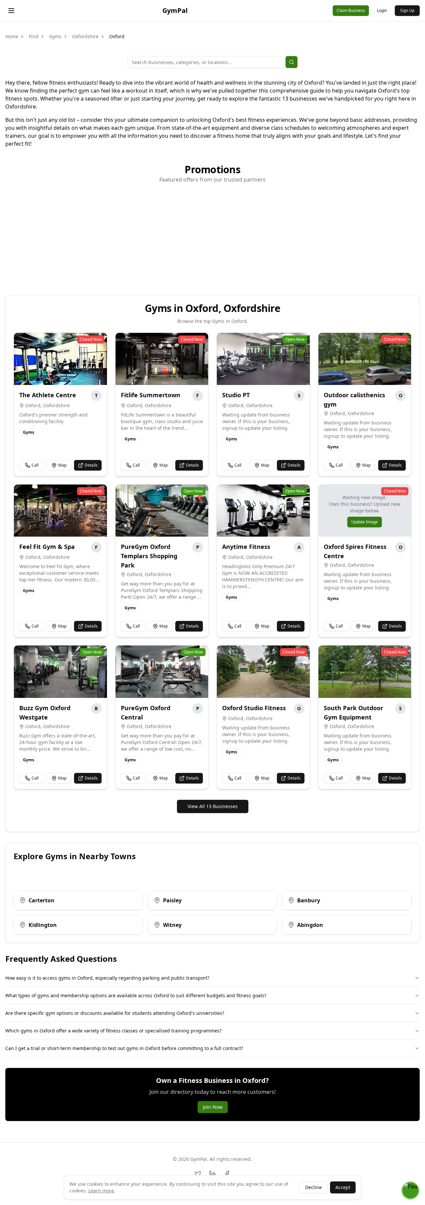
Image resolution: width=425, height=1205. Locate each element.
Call (35, 465)
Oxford (117, 36)
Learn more (101, 1190)
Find (34, 36)
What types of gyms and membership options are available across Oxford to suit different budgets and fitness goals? (135, 995)
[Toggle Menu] (11, 11)
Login (382, 10)
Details (91, 465)
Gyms (55, 36)
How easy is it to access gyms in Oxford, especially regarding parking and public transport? (107, 978)
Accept (342, 1187)
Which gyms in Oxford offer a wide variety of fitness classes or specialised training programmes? (113, 1030)
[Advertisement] (212, 235)
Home (11, 36)
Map (62, 465)
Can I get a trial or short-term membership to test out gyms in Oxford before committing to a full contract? (124, 1048)
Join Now (212, 1107)
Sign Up (407, 10)
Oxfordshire (85, 36)
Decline (313, 1187)
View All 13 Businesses (213, 806)
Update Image (364, 522)
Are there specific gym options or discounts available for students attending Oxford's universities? (114, 1013)
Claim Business (351, 10)
